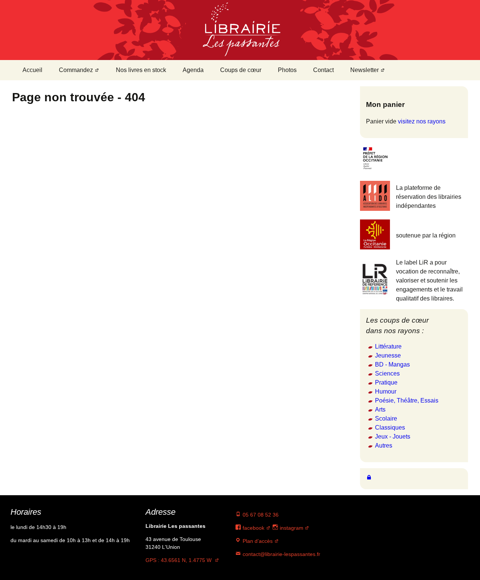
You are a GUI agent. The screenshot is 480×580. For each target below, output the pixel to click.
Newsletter (364, 70)
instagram (290, 528)
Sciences (387, 373)
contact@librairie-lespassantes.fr (280, 554)
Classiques (390, 427)
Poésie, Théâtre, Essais (406, 400)
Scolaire (386, 418)
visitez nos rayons (422, 121)
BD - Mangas (392, 364)
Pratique (386, 382)
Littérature (388, 346)
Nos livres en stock (141, 70)
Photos (287, 70)
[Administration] (369, 477)
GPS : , (179, 560)
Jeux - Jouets (392, 436)
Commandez (76, 70)
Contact (323, 70)
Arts (380, 409)
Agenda (193, 70)
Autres (383, 445)
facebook (252, 528)
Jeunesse (388, 355)
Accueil (32, 70)
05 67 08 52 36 (260, 515)
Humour (385, 391)
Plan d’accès (257, 541)
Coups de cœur (240, 70)
